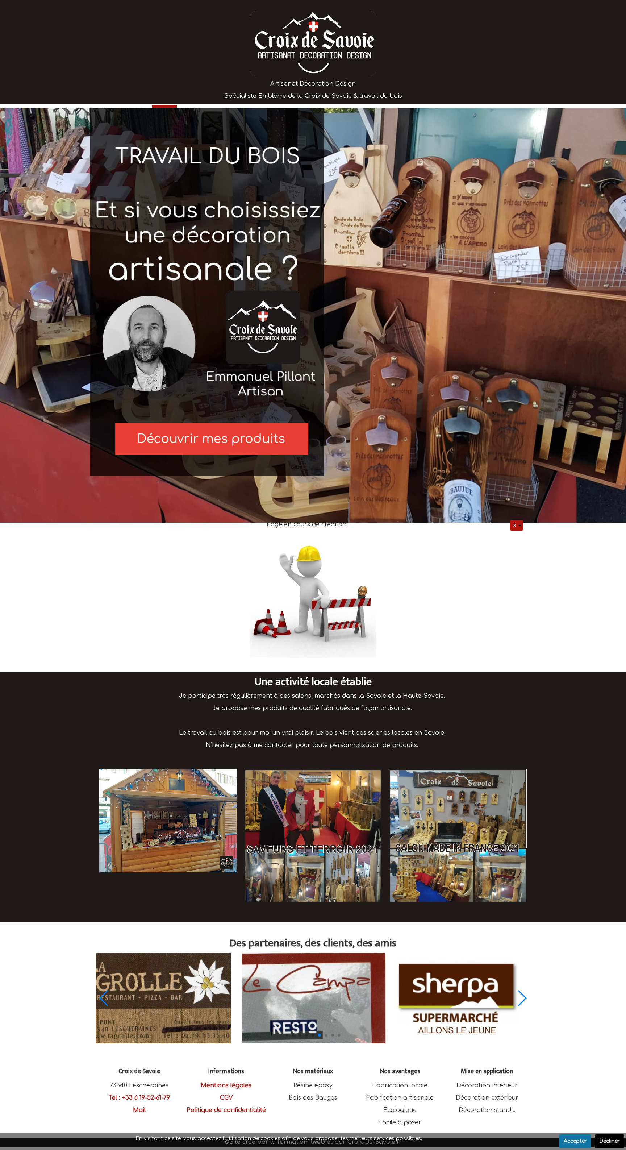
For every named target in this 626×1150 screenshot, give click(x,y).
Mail (139, 1110)
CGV (226, 1098)
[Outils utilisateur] (516, 525)
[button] (286, 1035)
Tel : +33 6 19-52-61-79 (139, 1098)
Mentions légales (226, 1085)
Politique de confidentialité (226, 1110)
